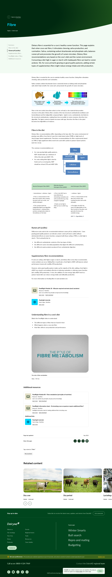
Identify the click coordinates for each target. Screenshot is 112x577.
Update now (101, 557)
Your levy (10, 535)
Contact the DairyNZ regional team (90, 563)
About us (10, 529)
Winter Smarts (77, 530)
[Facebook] (8, 572)
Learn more (41, 295)
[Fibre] (83, 440)
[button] (87, 440)
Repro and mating (78, 540)
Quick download (49, 295)
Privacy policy (79, 571)
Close (100, 571)
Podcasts (10, 542)
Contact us (12, 548)
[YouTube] (13, 572)
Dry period (67, 495)
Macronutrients (28, 453)
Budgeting (74, 545)
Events (27, 529)
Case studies (29, 542)
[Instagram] (22, 572)
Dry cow (26, 495)
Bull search (74, 535)
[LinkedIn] (17, 572)
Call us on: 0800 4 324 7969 (18, 563)
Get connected (99, 513)
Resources (28, 539)
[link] (17, 45)
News (9, 539)
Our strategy (11, 532)
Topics (9, 30)
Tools (26, 535)
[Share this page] (27, 572)
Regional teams (29, 532)
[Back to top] (108, 505)
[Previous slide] (25, 503)
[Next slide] (30, 503)
